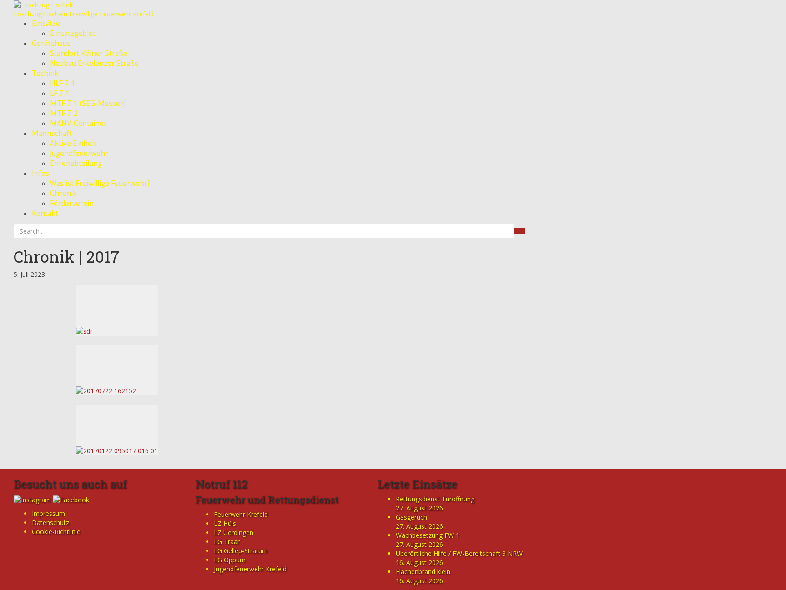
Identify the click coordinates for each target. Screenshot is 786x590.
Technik (45, 73)
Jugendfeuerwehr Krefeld (250, 569)
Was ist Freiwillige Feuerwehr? (100, 183)
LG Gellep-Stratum (241, 550)
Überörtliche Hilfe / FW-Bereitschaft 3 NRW (459, 553)
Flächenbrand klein (423, 571)
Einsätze (46, 23)
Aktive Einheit (73, 143)
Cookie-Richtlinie (56, 531)
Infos (40, 173)
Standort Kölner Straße (88, 53)
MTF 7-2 (64, 113)
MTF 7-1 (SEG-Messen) (88, 103)
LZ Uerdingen (233, 532)
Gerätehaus (51, 43)
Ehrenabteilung (76, 163)
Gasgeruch (411, 517)
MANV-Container (78, 123)
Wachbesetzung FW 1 (427, 535)
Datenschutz (50, 522)
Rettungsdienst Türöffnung (435, 499)
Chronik (63, 193)
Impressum (48, 513)
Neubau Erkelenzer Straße (94, 63)
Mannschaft (52, 133)
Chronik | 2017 (66, 256)
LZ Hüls (225, 523)
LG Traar (227, 541)
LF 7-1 (60, 93)
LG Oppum (230, 559)
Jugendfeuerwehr (79, 153)
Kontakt (45, 213)
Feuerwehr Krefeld (241, 514)
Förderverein (72, 203)
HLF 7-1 (63, 83)
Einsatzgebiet (73, 33)
